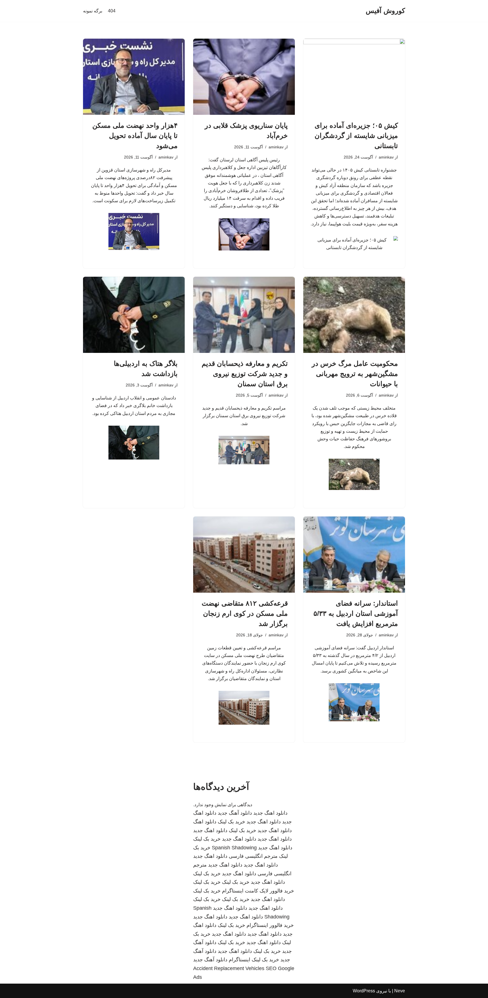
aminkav (386, 157)
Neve (399, 990)
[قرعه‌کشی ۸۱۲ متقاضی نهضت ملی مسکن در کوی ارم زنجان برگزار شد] (244, 554)
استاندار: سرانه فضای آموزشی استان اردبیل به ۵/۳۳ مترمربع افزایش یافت (355, 613)
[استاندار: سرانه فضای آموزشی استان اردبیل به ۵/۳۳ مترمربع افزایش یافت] (354, 554)
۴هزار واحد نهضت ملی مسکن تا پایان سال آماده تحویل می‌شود (135, 136)
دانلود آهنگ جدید (235, 813)
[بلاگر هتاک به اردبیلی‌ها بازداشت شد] (134, 315)
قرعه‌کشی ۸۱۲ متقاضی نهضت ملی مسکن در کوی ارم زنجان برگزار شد (245, 613)
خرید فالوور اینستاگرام (270, 925)
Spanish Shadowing (234, 847)
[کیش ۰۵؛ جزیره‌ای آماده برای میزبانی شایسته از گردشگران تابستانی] (354, 77)
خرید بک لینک (231, 822)
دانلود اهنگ (204, 822)
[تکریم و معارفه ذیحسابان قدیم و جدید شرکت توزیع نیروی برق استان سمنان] (244, 315)
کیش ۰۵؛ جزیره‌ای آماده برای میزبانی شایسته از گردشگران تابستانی (356, 136)
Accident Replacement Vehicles (228, 968)
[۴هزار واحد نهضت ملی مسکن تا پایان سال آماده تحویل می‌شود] (134, 77)
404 (112, 10)
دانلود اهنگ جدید (270, 813)
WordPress (364, 990)
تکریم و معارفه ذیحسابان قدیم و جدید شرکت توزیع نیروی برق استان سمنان (245, 374)
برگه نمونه (92, 10)
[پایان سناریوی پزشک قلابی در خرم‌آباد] (244, 77)
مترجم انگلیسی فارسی (253, 856)
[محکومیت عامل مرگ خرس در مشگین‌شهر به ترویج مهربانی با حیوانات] (354, 315)
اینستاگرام (239, 959)
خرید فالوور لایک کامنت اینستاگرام (258, 891)
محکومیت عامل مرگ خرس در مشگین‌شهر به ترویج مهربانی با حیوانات (355, 374)
